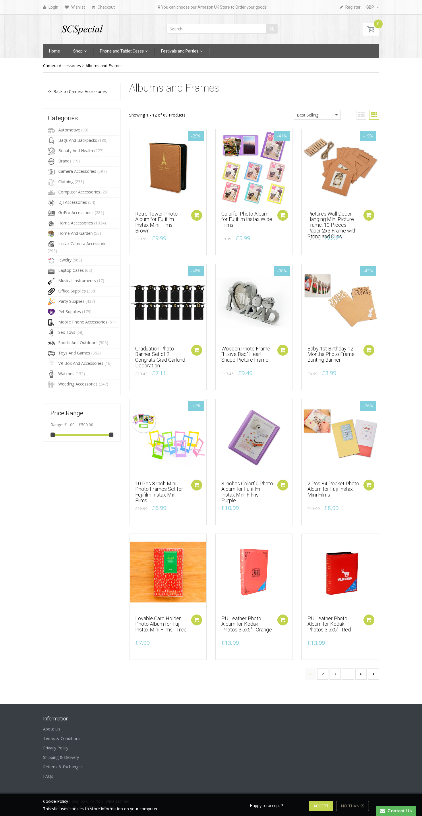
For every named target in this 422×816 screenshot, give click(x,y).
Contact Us (398, 810)
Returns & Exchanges (63, 767)
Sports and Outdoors (78, 342)
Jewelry (64, 260)
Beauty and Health (75, 150)
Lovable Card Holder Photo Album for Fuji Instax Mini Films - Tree (161, 624)
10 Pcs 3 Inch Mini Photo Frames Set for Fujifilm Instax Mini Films (159, 491)
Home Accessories (75, 223)
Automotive (69, 130)
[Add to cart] (196, 215)
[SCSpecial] (82, 27)
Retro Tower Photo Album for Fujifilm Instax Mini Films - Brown (156, 222)
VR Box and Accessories (80, 363)
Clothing (65, 181)
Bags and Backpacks (77, 140)
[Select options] (282, 215)
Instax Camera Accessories (83, 243)
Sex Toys (66, 332)
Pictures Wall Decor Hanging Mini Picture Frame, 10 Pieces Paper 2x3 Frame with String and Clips (332, 225)
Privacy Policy (55, 748)
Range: (57, 424)
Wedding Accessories (78, 384)
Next (373, 674)
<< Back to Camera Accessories (77, 91)
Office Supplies (72, 291)
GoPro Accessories (76, 212)
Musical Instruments (77, 280)
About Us (51, 729)
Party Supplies (71, 301)
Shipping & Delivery (61, 757)
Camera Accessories (62, 65)
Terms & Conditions (61, 738)
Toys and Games (74, 353)
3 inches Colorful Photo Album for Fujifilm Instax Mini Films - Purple (247, 491)
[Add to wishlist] (133, 136)
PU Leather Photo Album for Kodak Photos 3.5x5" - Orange (246, 624)
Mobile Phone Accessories (82, 322)
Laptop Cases (71, 270)
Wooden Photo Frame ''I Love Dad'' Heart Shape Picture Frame (245, 354)
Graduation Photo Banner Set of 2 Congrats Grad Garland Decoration (160, 357)
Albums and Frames (104, 65)
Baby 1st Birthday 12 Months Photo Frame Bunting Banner (331, 354)
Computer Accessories (79, 192)
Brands (64, 161)
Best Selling (307, 115)
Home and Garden (75, 233)
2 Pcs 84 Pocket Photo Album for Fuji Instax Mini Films (333, 489)
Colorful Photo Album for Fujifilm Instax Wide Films (246, 219)
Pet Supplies (69, 311)
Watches (66, 373)
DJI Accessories (72, 202)
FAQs (48, 776)
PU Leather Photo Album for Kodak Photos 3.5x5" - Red (329, 624)
